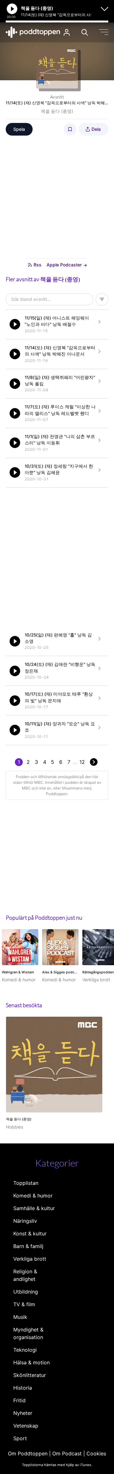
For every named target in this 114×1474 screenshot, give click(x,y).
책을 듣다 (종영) (57, 111)
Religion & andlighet (25, 1275)
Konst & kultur (30, 1233)
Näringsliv (25, 1221)
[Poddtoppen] (33, 32)
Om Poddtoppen (28, 1453)
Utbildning (25, 1291)
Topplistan (25, 1183)
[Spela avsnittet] (14, 324)
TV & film (24, 1304)
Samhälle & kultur (34, 1208)
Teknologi (25, 1350)
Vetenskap (25, 1425)
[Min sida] (66, 32)
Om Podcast (67, 1453)
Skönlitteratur (29, 1375)
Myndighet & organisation (28, 1333)
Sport (20, 1438)
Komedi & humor (33, 1195)
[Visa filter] (102, 299)
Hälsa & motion (31, 1362)
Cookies (96, 1453)
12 (82, 762)
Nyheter (22, 1413)
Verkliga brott (29, 1259)
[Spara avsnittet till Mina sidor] (70, 129)
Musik (20, 1317)
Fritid (19, 1400)
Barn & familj (28, 1246)
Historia (22, 1388)
